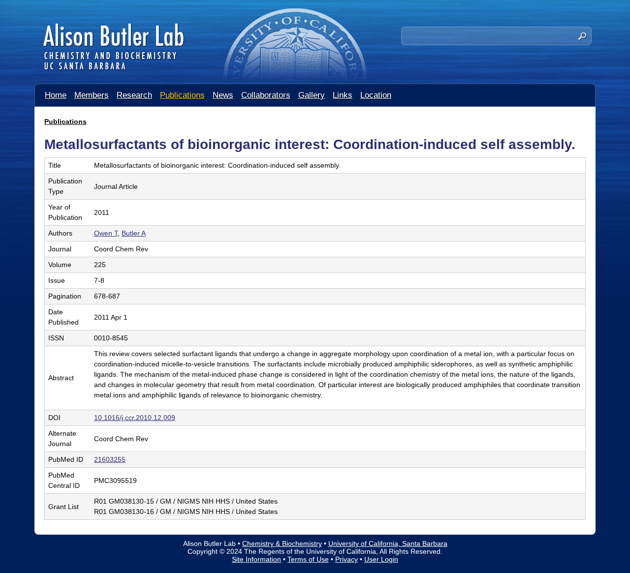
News (223, 95)
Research (134, 95)
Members (91, 95)
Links (342, 95)
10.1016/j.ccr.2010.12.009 (134, 418)
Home (55, 95)
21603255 (110, 459)
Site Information (256, 559)
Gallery (311, 95)
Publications (182, 95)
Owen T (106, 233)
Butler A (134, 233)
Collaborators (265, 95)
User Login (381, 559)
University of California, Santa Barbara (387, 543)
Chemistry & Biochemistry (282, 543)
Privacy (346, 559)
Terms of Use (308, 559)
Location (375, 95)
